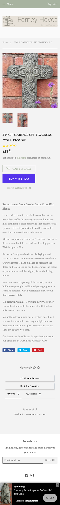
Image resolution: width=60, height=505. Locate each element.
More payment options (19, 188)
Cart (55, 4)
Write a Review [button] (32, 378)
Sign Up (50, 460)
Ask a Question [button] (31, 386)
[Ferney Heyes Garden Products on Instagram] (32, 476)
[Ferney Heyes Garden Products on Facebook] (26, 476)
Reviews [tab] (11, 393)
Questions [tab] (31, 393)
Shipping (21, 158)
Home (5, 42)
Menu (10, 4)
